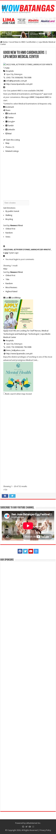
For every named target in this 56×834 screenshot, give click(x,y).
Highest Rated (11, 291)
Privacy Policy (45, 830)
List (7, 298)
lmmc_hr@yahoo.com (15, 350)
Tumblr (10, 125)
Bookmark (9, 107)
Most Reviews (11, 287)
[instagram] (36, 551)
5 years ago (14, 253)
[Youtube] (30, 551)
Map (7, 143)
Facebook (11, 113)
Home (5, 42)
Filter (5, 269)
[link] (39, 97)
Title (7, 279)
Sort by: (13, 225)
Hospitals (9, 71)
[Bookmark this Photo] (4, 256)
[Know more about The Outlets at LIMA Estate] (28, 21)
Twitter (10, 117)
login (16, 259)
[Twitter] (25, 551)
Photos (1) (10, 147)
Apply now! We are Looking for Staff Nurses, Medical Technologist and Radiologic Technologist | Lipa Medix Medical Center (26, 334)
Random (9, 233)
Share (7, 110)
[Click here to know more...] (28, 34)
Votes (8, 237)
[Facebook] (20, 551)
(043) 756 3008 (25, 77)
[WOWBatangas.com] (28, 8)
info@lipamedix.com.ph (16, 81)
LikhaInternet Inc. (33, 823)
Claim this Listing (12, 140)
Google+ (11, 121)
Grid (13, 298)
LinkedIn (11, 129)
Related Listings (12, 151)
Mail (9, 133)
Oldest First (10, 229)
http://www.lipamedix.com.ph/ (19, 84)
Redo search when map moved (18, 394)
